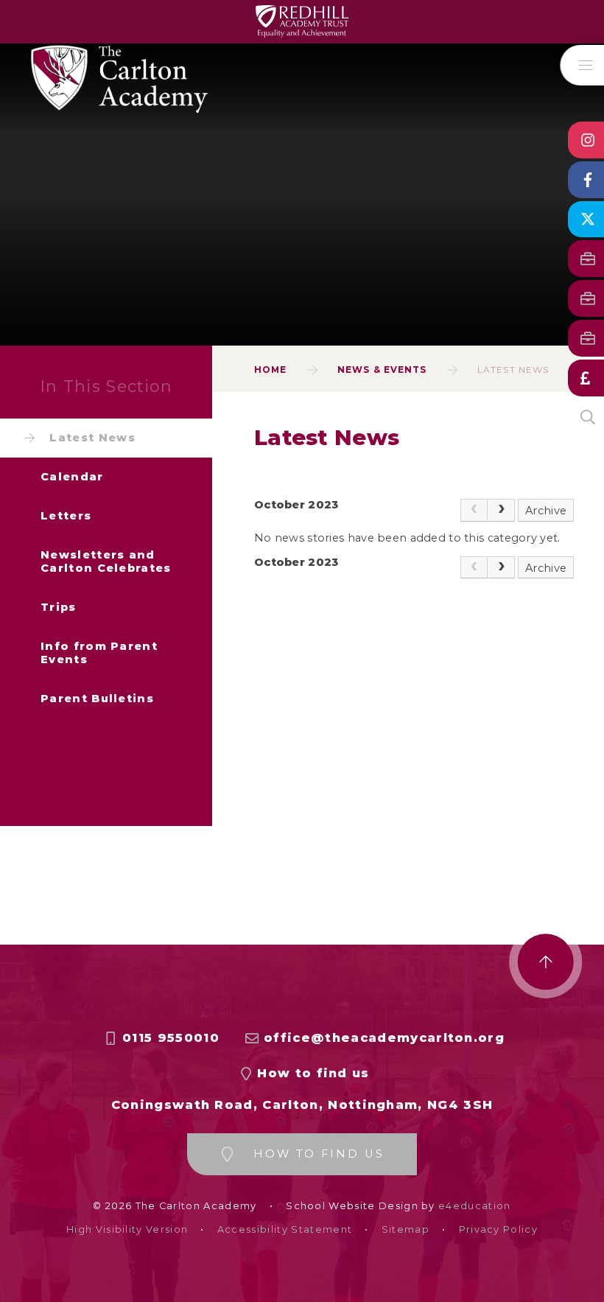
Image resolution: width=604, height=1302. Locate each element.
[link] (474, 510)
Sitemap (405, 1229)
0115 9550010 (171, 1038)
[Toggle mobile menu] (582, 65)
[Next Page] (501, 510)
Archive (545, 510)
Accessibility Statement (284, 1229)
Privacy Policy (498, 1229)
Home (270, 369)
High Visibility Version (127, 1229)
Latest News (513, 369)
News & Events (381, 369)
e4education (474, 1205)
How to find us (313, 1073)
